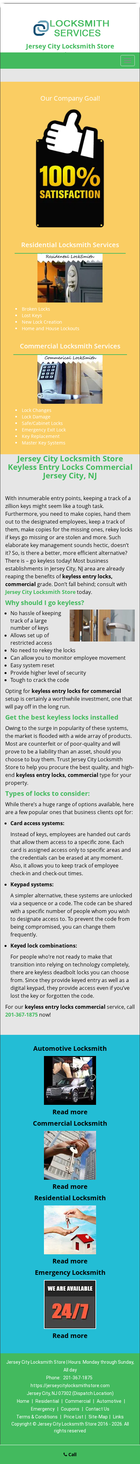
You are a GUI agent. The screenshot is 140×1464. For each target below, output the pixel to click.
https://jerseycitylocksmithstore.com (70, 1385)
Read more (70, 1111)
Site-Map (98, 1416)
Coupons (70, 1409)
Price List (73, 1416)
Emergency (43, 1409)
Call (72, 1454)
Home (23, 1401)
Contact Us (97, 1409)
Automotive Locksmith (70, 1048)
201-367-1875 (77, 1377)
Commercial (78, 1401)
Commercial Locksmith (70, 1123)
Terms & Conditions (37, 1416)
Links (118, 1416)
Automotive (109, 1401)
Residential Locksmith (70, 1197)
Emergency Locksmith (70, 1272)
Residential (47, 1401)
